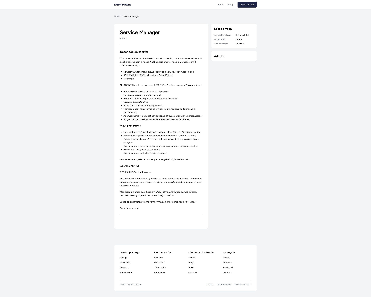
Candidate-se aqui (129, 208)
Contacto (210, 284)
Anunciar (227, 262)
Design (123, 257)
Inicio (220, 4)
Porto (191, 267)
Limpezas (125, 267)
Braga (191, 262)
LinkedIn (227, 272)
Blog (230, 4)
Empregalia (122, 4)
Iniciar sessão (247, 4)
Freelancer (159, 272)
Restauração (126, 272)
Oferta (117, 16)
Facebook (228, 267)
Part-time (159, 262)
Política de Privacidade (242, 284)
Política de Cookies (224, 284)
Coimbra (192, 272)
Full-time (158, 257)
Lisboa (191, 257)
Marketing (125, 262)
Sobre (226, 257)
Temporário (160, 267)
